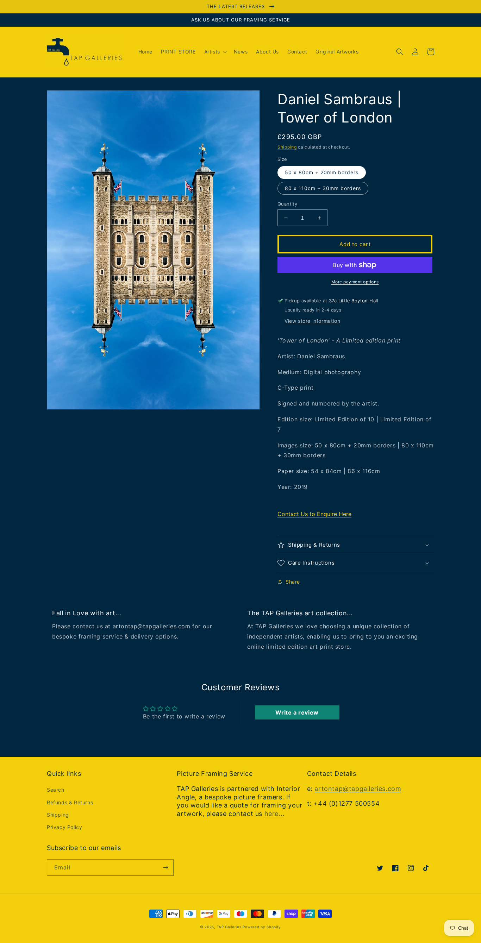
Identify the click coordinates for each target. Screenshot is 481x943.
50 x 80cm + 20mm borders (321, 172)
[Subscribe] (165, 867)
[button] (215, 51)
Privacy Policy (64, 827)
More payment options (355, 281)
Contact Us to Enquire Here (314, 513)
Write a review (296, 712)
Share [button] (293, 582)
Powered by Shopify (262, 927)
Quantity (287, 204)
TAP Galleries (229, 927)
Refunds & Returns (70, 802)
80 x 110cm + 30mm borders (323, 188)
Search (55, 790)
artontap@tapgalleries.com (357, 788)
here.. (273, 813)
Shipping (287, 147)
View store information (312, 321)
